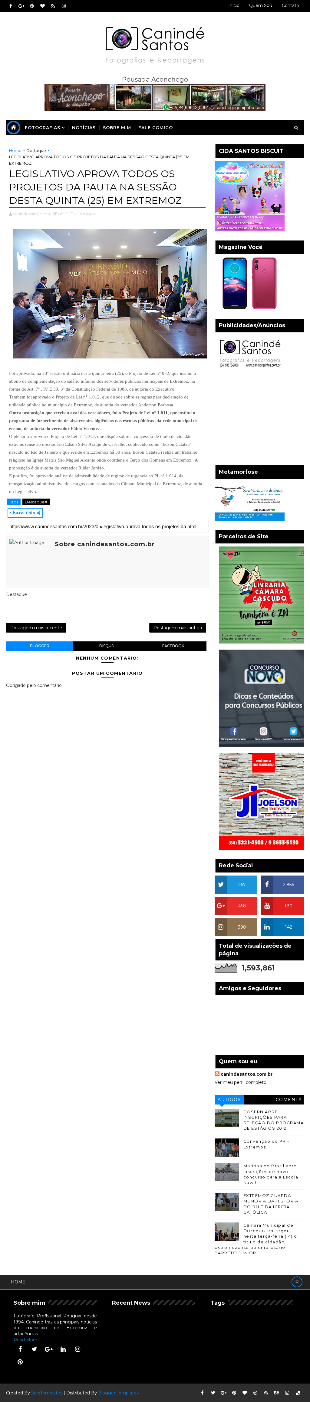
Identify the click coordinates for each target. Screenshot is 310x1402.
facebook (173, 646)
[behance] (276, 1392)
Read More (25, 1340)
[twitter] (34, 1349)
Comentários (289, 1100)
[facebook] (10, 6)
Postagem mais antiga (177, 627)
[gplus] (21, 6)
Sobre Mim (117, 127)
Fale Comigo (155, 127)
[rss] (53, 6)
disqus (106, 646)
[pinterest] (31, 6)
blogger (39, 646)
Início (233, 5)
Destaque (36, 150)
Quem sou (260, 5)
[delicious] (297, 1392)
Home (15, 150)
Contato (290, 5)
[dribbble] (255, 1392)
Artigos (229, 1099)
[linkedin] (63, 1349)
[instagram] (63, 6)
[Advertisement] (259, 418)
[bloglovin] (42, 6)
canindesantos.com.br (246, 1074)
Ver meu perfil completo (240, 1082)
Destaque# (36, 501)
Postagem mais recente (36, 627)
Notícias (84, 127)
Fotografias (42, 127)
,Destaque (85, 213)
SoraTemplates (46, 1393)
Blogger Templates (118, 1393)
